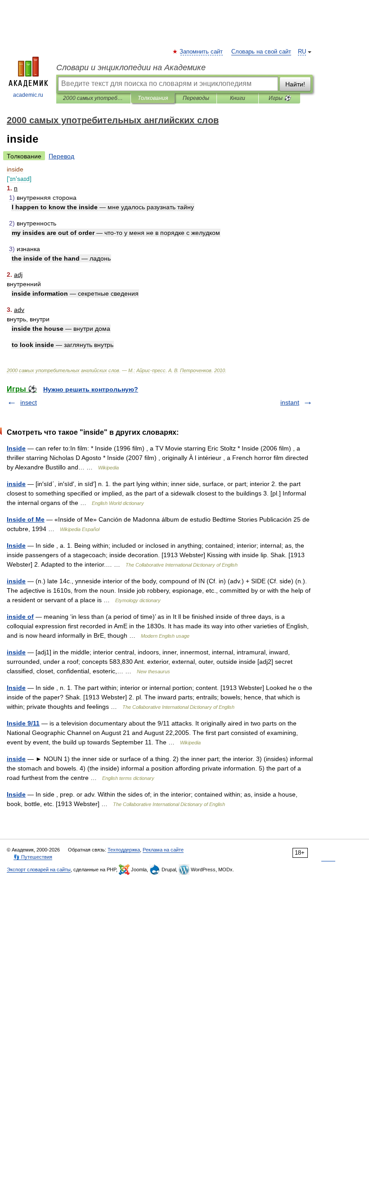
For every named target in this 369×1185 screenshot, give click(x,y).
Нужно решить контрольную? (90, 389)
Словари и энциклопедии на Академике (131, 67)
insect (28, 402)
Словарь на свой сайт (261, 52)
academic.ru (28, 95)
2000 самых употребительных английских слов (93, 98)
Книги (237, 98)
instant (289, 402)
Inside (16, 448)
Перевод (61, 156)
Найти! (295, 84)
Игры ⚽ (280, 98)
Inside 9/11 (23, 723)
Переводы (196, 98)
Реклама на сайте (163, 849)
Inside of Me (26, 519)
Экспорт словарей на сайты (39, 869)
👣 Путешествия (33, 857)
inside (16, 483)
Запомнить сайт (201, 52)
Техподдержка (124, 849)
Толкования (153, 98)
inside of (20, 616)
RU (302, 52)
